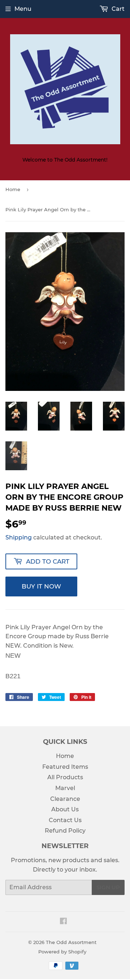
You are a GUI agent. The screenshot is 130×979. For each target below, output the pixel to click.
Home (12, 189)
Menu (22, 8)
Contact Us (65, 820)
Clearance (65, 798)
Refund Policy (65, 830)
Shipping (18, 537)
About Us (65, 809)
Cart (117, 8)
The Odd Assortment (71, 942)
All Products (65, 777)
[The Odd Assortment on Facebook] (63, 921)
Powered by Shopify (62, 951)
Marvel (65, 788)
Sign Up (108, 887)
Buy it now (41, 586)
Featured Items (65, 766)
